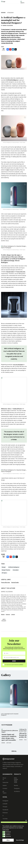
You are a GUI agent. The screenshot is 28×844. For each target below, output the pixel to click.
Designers (17, 788)
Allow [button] (8, 840)
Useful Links (6, 579)
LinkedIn (5, 803)
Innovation (15, 570)
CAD (7, 170)
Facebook (5, 809)
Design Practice (6, 570)
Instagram (8, 614)
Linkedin (13, 614)
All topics (4, 572)
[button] (3, 832)
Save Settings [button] (20, 840)
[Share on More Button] (18, 49)
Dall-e (9, 408)
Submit (5, 785)
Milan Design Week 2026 (16, 780)
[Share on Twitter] (15, 49)
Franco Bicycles (20, 271)
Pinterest (5, 812)
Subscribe (5, 782)
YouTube (5, 818)
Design (3, 12)
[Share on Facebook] (8, 49)
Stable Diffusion (17, 408)
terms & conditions (19, 664)
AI (16, 447)
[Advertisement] (14, 7)
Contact (5, 788)
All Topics (4, 792)
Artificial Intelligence (13, 567)
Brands (16, 785)
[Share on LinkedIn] (13, 49)
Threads (5, 806)
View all (14, 751)
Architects (17, 791)
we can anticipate (18, 364)
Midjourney (4, 408)
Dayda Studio (10, 271)
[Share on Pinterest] (10, 49)
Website (3, 614)
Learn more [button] (5, 829)
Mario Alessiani (8, 25)
